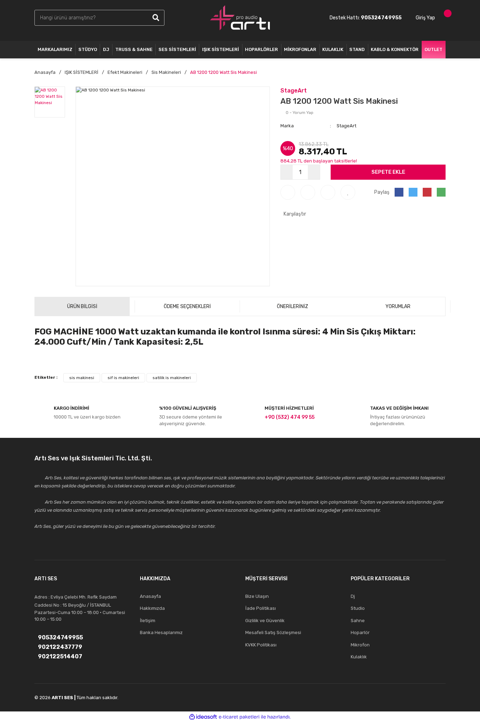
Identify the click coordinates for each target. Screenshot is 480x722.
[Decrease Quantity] (287, 172)
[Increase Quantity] (314, 172)
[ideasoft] (203, 717)
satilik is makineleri (172, 377)
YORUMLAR (397, 306)
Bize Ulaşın (257, 596)
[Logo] (240, 17)
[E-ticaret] (239, 717)
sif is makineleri (123, 377)
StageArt (293, 90)
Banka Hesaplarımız (161, 632)
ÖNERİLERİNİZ (292, 306)
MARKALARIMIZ (55, 49)
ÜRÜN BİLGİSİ (82, 306)
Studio (358, 608)
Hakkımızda (152, 608)
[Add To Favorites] (347, 192)
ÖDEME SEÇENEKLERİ (187, 306)
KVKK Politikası (261, 644)
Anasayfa (150, 596)
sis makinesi (81, 377)
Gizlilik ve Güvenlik (265, 620)
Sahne (358, 620)
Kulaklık (359, 656)
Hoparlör (360, 632)
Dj (353, 596)
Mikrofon (360, 644)
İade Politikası (260, 608)
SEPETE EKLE (388, 172)
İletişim (147, 620)
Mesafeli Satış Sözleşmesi (273, 632)
